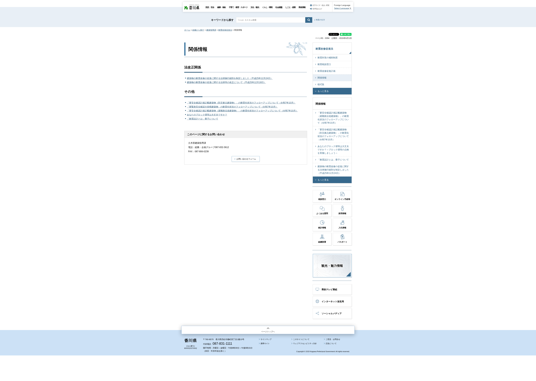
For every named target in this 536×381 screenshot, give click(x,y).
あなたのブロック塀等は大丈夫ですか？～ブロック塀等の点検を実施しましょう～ (333, 149)
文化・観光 (255, 7)
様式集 (321, 84)
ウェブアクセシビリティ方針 (305, 343)
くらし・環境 (267, 7)
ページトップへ (268, 331)
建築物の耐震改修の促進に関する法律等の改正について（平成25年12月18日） (226, 82)
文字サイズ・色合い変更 (320, 5)
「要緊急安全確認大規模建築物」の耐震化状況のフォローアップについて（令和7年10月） (232, 107)
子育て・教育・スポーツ (238, 7)
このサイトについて (301, 339)
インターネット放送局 (333, 301)
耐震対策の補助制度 (328, 57)
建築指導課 (211, 30)
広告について (331, 343)
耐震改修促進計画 (326, 71)
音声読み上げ (317, 9)
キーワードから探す (222, 20)
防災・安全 (210, 7)
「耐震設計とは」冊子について (202, 119)
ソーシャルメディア (332, 313)
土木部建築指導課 (197, 143)
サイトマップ (266, 339)
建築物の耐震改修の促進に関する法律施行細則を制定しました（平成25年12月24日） (230, 78)
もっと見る (323, 91)
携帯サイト (265, 343)
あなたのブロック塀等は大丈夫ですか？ (207, 115)
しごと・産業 (290, 7)
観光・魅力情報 (332, 265)
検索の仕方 (320, 20)
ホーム (187, 30)
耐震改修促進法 (225, 30)
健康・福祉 (221, 7)
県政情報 (302, 7)
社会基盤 (278, 7)
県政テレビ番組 (329, 289)
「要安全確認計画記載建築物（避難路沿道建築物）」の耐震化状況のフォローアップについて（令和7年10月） (242, 110)
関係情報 (322, 78)
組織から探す (198, 30)
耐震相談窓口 (324, 64)
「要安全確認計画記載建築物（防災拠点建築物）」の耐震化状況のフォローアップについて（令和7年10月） (241, 103)
